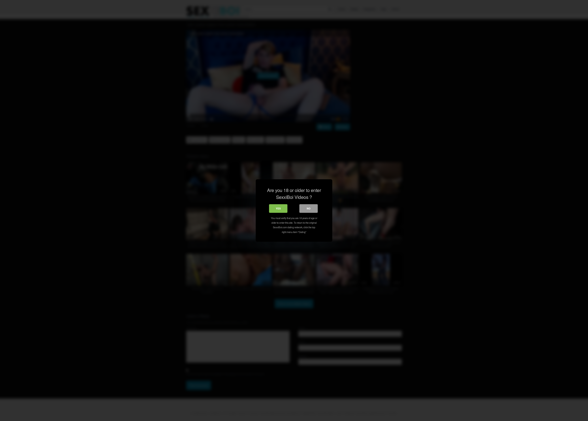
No (308, 208)
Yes (278, 208)
